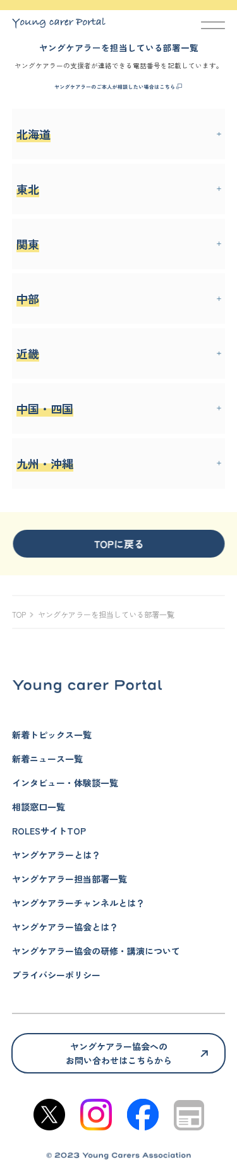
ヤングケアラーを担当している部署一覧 (106, 614)
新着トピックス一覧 (52, 734)
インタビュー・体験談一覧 (65, 782)
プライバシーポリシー (56, 975)
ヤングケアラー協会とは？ (65, 926)
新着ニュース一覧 (47, 758)
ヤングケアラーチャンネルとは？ (78, 902)
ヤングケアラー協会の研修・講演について (96, 951)
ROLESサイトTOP (49, 830)
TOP (19, 614)
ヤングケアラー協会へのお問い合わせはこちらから (119, 1053)
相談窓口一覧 (38, 806)
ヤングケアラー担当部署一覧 (69, 878)
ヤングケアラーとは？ (56, 854)
